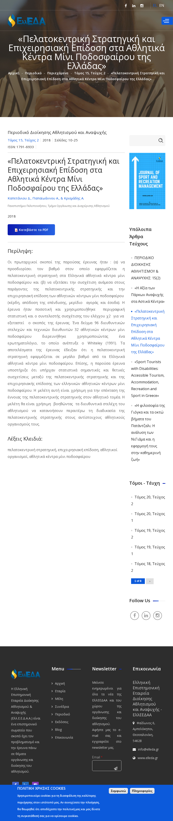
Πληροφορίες (142, 791)
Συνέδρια (62, 706)
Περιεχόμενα (57, 73)
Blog (58, 729)
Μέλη (59, 699)
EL (155, 5)
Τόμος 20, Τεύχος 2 (148, 500)
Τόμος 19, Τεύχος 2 (148, 534)
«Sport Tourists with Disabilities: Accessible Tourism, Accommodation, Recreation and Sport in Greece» (147, 378)
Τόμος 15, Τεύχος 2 (89, 73)
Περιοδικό (33, 73)
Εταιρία (60, 691)
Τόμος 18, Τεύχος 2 (148, 567)
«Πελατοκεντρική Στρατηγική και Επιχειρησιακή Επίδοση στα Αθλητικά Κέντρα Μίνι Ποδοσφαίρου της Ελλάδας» (147, 331)
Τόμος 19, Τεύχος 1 (148, 550)
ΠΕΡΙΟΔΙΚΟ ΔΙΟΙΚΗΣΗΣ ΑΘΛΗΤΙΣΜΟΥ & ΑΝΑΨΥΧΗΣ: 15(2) (145, 267)
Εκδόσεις (61, 722)
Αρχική (13, 73)
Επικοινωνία (64, 737)
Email (97, 757)
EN (161, 5)
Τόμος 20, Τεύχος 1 (148, 517)
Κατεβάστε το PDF (33, 230)
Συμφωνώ (118, 791)
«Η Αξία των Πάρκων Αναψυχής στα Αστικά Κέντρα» (148, 294)
